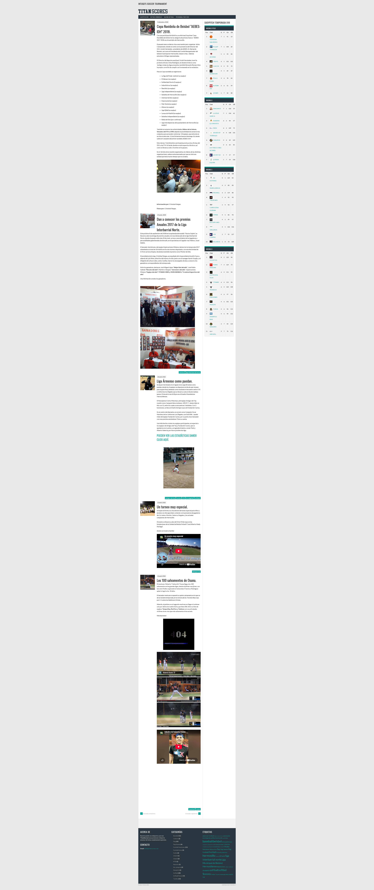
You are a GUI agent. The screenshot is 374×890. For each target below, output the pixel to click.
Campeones (210, 844)
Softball (175, 873)
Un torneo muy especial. (172, 506)
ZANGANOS (217, 108)
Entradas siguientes (192, 813)
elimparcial (196, 572)
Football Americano (179, 847)
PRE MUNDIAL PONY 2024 (182, 17)
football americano (222, 852)
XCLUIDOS (216, 242)
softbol (222, 870)
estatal (222, 846)
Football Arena (177, 850)
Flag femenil (176, 844)
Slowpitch (176, 870)
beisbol (181, 372)
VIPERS (215, 215)
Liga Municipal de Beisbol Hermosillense (214, 863)
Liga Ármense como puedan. (174, 381)
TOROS (215, 309)
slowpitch (206, 870)
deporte (211, 846)
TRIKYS (215, 61)
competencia (206, 846)
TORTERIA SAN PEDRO (213, 41)
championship (219, 844)
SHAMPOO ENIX (213, 318)
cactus (179, 498)
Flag (174, 841)
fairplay (226, 847)
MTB (174, 861)
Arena (221, 836)
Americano (217, 836)
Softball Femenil (178, 876)
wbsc (227, 874)
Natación (176, 864)
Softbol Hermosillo (156, 17)
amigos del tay (170, 498)
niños (226, 866)
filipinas (212, 849)
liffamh (222, 856)
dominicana (216, 847)
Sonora (207, 873)
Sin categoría (177, 867)
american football (208, 836)
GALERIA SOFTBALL (169, 17)
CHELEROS (216, 140)
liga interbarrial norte (193, 372)
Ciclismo (175, 838)
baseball (192, 809)
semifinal (230, 866)
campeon (205, 844)
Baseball (175, 836)
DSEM (215, 128)
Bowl (231, 842)
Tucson (218, 874)
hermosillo (209, 855)
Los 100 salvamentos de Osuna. (176, 580)
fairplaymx (206, 849)
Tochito (175, 879)
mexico (220, 866)
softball (197, 498)
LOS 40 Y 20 (217, 155)
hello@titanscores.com (151, 848)
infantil (217, 856)
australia (225, 838)
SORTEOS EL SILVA (214, 276)
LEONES (215, 93)
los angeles (189, 498)
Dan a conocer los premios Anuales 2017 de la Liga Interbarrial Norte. (173, 224)
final (215, 849)
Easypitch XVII (144, 17)
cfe (183, 498)
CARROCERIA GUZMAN (214, 209)
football (212, 852)
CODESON (226, 844)
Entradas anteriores (148, 813)
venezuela (223, 874)
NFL (224, 867)
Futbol (175, 853)
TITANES (216, 282)
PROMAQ (216, 193)
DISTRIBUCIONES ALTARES (215, 149)
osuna (198, 809)
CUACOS (216, 66)
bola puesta (225, 842)
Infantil (175, 856)
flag (218, 849)
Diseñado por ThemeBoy (229, 885)
